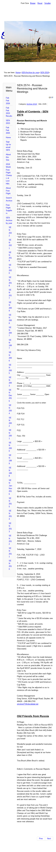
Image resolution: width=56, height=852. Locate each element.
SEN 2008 (10, 319)
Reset (39, 3)
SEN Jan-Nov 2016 (10, 487)
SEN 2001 (10, 434)
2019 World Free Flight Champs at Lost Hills (9, 174)
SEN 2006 (10, 356)
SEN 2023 (8, 121)
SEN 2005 (10, 369)
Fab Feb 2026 (8, 100)
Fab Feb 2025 (8, 130)
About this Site (8, 157)
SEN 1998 (10, 472)
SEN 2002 (10, 422)
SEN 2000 (10, 447)
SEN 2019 (44, 72)
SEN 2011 (10, 552)
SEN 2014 (10, 515)
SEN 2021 (10, 244)
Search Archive (9, 199)
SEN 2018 (10, 281)
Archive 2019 (32, 104)
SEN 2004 (10, 409)
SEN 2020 (10, 269)
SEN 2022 (10, 231)
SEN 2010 (10, 565)
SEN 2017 (10, 294)
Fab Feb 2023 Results (9, 112)
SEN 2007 (10, 331)
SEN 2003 (10, 381)
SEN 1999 (10, 459)
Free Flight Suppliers (9, 209)
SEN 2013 (10, 527)
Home (18, 72)
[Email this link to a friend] (52, 98)
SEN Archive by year (30, 72)
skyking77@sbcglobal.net (27, 704)
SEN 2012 (10, 540)
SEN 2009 (10, 306)
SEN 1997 (10, 344)
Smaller (47, 3)
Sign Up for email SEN (8, 146)
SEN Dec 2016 (10, 395)
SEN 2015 (10, 502)
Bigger (32, 3)
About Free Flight (8, 191)
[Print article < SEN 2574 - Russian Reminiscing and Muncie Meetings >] (50, 98)
